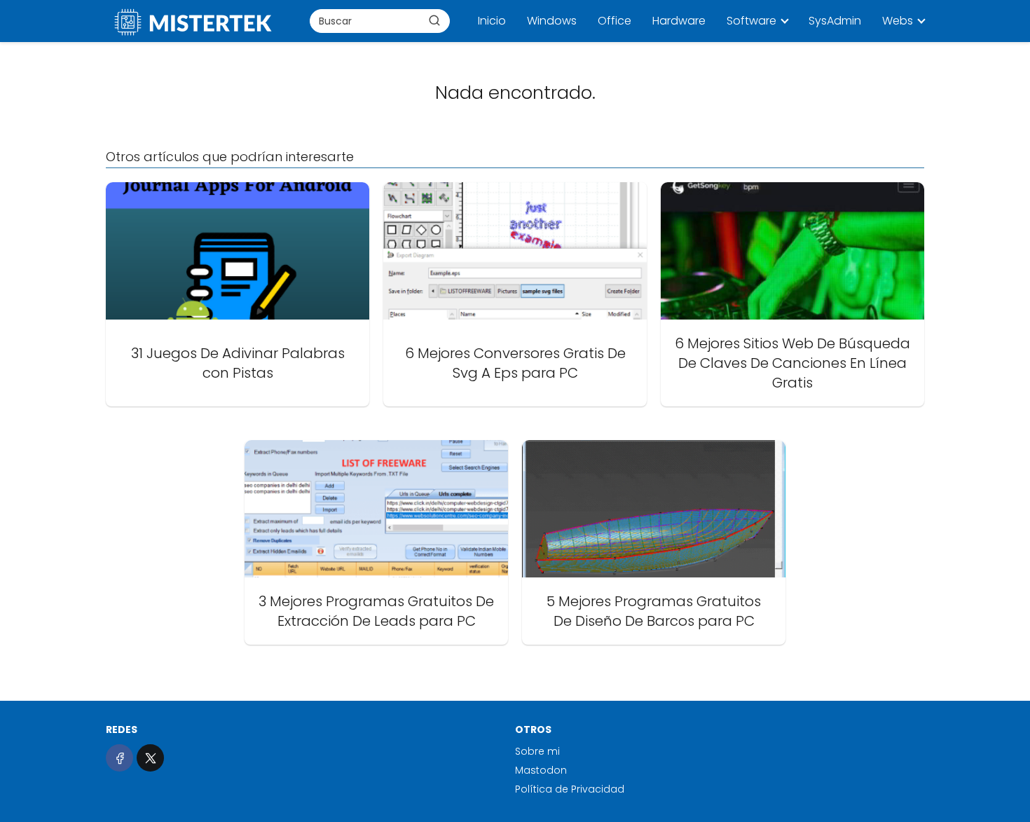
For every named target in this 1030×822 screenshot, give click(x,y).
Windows (552, 21)
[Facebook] (119, 758)
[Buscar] (434, 20)
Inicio (492, 21)
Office (614, 21)
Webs (897, 21)
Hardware (679, 21)
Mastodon (541, 770)
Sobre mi (537, 751)
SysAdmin (835, 21)
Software (751, 21)
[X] (150, 758)
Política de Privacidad (569, 789)
